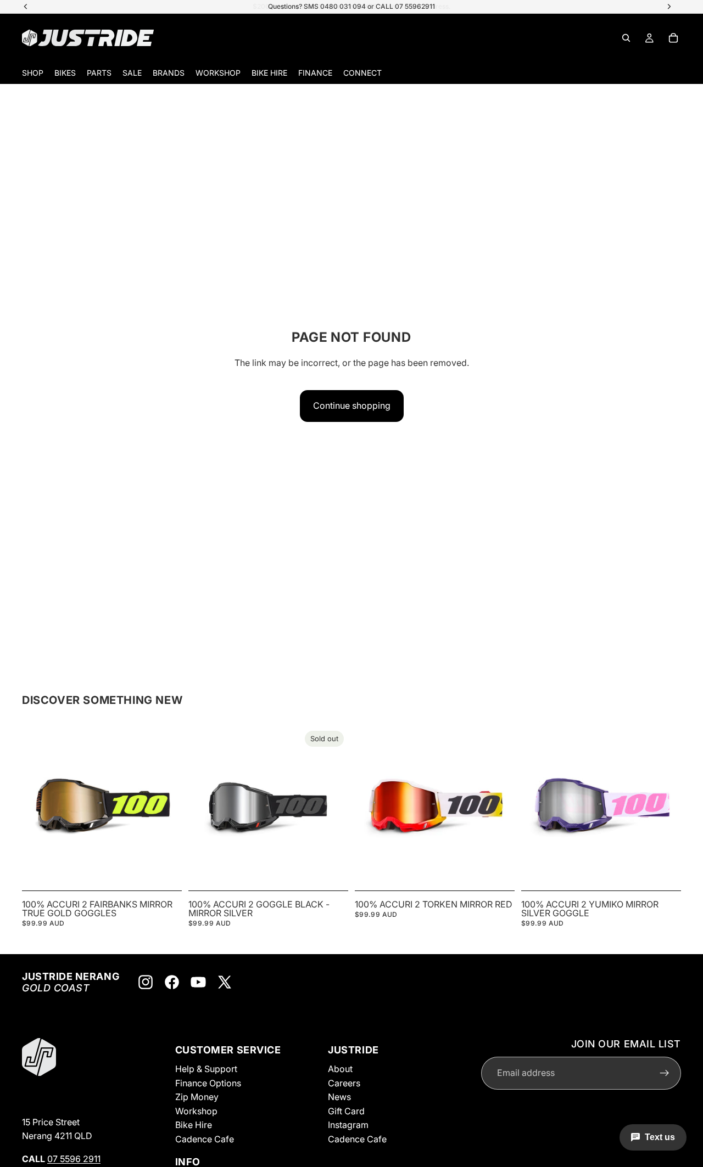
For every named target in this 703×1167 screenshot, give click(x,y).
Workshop (196, 1111)
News (339, 1096)
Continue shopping (351, 405)
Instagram (348, 1124)
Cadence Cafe (204, 1139)
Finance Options (208, 1082)
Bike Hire (193, 1124)
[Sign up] (664, 1072)
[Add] (165, 869)
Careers (344, 1082)
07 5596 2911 (74, 1158)
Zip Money (197, 1096)
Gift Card (346, 1111)
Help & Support (206, 1068)
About (340, 1068)
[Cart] (673, 38)
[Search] (626, 38)
